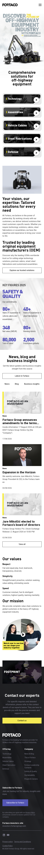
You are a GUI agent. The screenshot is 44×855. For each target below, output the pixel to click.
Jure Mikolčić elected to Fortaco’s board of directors (21, 523)
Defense (5, 769)
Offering (6, 749)
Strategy (27, 761)
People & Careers (31, 779)
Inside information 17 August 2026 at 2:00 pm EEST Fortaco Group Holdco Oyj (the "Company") (21, 430)
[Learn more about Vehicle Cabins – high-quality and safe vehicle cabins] (22, 125)
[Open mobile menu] (40, 4)
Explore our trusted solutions (22, 270)
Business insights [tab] (31, 384)
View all (22, 544)
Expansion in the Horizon (18, 472)
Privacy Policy (30, 812)
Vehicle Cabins (8, 761)
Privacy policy (7, 842)
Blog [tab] (17, 384)
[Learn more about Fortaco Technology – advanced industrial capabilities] (22, 98)
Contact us (22, 720)
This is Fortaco (30, 758)
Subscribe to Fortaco (15, 803)
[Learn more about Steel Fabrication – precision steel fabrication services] (22, 138)
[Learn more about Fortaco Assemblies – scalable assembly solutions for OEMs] (22, 112)
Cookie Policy (7, 846)
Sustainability (29, 775)
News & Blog (29, 754)
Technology (6, 754)
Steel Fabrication (8, 765)
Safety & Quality (30, 771)
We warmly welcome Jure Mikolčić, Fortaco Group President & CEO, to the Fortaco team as (21, 479)
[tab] (22, 469)
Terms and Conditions (22, 842)
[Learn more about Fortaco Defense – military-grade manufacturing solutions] (22, 151)
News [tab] (7, 384)
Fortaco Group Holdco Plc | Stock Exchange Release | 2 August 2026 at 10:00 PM (20, 530)
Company (28, 749)
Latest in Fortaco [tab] (22, 376)
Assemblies (6, 758)
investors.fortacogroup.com (14, 826)
